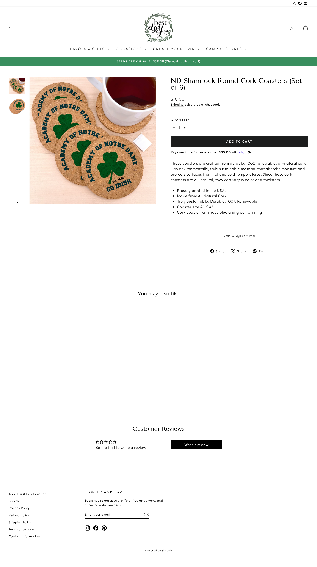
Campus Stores (225, 49)
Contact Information (24, 536)
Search (14, 501)
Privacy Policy (19, 508)
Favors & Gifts (88, 49)
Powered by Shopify (158, 550)
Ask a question (239, 236)
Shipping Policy (20, 522)
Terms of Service (21, 529)
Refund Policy (19, 515)
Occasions (129, 49)
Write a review (196, 445)
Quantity (180, 120)
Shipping (177, 104)
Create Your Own (174, 49)
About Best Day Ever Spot (28, 494)
